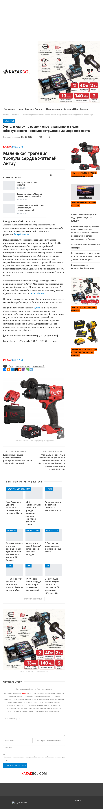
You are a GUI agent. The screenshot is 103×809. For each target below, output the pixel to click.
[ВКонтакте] (4, 369)
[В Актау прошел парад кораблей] (9, 185)
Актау (11, 366)
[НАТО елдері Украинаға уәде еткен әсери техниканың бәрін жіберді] (34, 570)
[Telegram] (31, 369)
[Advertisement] (51, 19)
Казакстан (9, 109)
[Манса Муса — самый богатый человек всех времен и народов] (34, 535)
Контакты (77, 800)
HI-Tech (49, 489)
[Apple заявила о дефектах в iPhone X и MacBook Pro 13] (53, 493)
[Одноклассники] (8, 369)
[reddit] (19, 369)
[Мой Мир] (12, 369)
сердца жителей (38, 366)
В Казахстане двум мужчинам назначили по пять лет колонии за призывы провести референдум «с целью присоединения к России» (85, 232)
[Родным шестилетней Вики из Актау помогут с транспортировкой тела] (9, 208)
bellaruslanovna (38, 293)
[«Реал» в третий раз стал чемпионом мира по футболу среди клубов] (14, 570)
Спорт (9, 566)
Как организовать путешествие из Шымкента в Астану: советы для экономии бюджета (85, 256)
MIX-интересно (32, 530)
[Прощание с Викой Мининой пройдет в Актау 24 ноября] (9, 197)
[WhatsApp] (27, 369)
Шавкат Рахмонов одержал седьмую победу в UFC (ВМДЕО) (84, 217)
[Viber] (23, 369)
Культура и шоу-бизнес (75, 109)
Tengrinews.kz (21, 234)
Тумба (37, 307)
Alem (28, 566)
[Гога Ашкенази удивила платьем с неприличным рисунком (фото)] (14, 493)
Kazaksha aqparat (33, 109)
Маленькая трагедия (23, 366)
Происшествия (54, 109)
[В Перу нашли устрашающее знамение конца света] (53, 535)
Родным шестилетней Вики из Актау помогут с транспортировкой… (30, 207)
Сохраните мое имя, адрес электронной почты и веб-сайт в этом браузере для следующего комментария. (34, 758)
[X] (16, 369)
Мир (21, 109)
